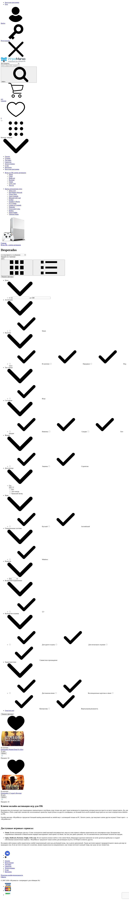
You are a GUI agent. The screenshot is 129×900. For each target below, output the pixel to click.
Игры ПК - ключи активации (11, 245)
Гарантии (8, 162)
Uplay (11, 176)
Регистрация (9, 863)
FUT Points (12, 203)
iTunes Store (13, 194)
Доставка (8, 160)
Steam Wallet (13, 212)
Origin (11, 182)
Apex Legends (13, 196)
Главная (3, 243)
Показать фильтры (7, 277)
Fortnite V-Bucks (14, 201)
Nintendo (12, 207)
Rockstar (12, 180)
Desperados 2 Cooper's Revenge (11, 793)
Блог (6, 4)
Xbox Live (12, 191)
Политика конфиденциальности (12, 875)
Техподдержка (10, 164)
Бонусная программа (12, 2)
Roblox (11, 211)
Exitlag (11, 200)
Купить (4, 753)
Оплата (7, 156)
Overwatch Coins (14, 209)
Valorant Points (14, 214)
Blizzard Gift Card (15, 198)
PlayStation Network (15, 192)
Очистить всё (9, 710)
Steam (11, 174)
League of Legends (15, 205)
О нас (7, 165)
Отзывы (7, 158)
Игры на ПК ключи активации (15, 173)
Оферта (3, 877)
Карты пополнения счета (13, 189)
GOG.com (12, 183)
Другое (11, 185)
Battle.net (12, 178)
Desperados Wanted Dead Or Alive (12, 749)
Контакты (8, 167)
